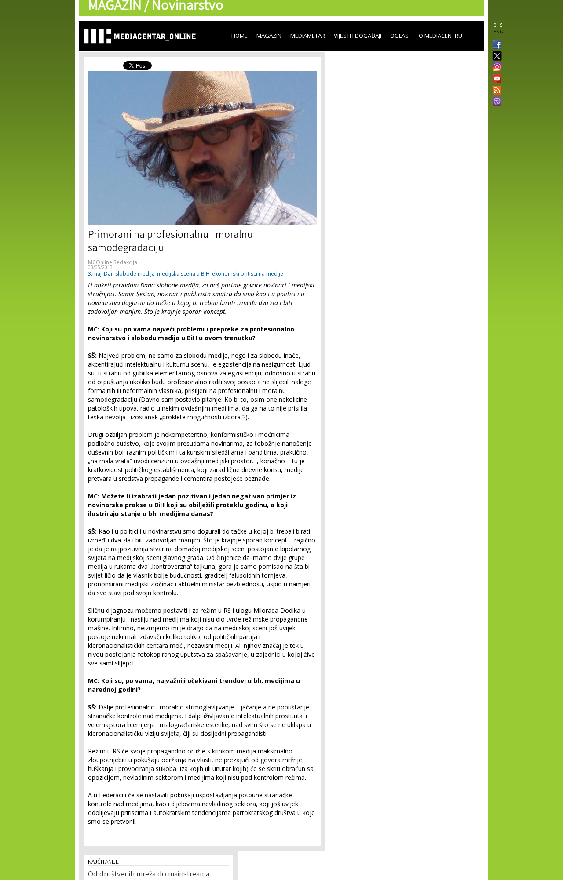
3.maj (95, 273)
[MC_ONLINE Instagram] (495, 67)
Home (239, 36)
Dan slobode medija (129, 273)
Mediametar (307, 36)
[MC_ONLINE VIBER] (495, 102)
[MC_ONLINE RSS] (495, 91)
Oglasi (400, 36)
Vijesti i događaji (357, 36)
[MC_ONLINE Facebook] (495, 45)
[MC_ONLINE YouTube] (495, 78)
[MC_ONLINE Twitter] (495, 56)
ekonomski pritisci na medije (247, 273)
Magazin (269, 36)
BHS (498, 25)
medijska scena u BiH (183, 273)
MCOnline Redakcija (112, 262)
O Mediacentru (440, 36)
